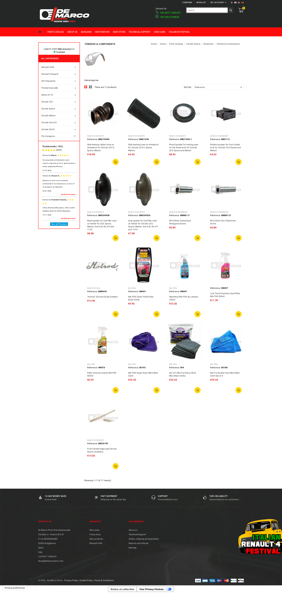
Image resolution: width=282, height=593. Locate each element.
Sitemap (133, 547)
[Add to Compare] (116, 105)
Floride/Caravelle (59, 88)
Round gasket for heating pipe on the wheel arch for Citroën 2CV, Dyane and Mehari (183, 147)
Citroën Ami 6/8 (59, 122)
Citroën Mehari (59, 115)
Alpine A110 (59, 95)
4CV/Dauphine (59, 81)
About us (72, 32)
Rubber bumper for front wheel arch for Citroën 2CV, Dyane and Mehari (225, 147)
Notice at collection (122, 589)
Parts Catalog (55, 32)
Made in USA (93, 288)
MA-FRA (132, 288)
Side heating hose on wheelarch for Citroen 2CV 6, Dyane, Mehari (143, 147)
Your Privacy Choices (151, 589)
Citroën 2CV (59, 102)
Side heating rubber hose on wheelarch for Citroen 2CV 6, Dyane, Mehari (101, 147)
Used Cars (159, 32)
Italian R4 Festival (179, 32)
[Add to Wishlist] (116, 112)
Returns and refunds (138, 543)
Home (42, 32)
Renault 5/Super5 (59, 74)
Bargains (86, 32)
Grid (85, 87)
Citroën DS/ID (59, 129)
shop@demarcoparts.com (50, 561)
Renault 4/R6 (59, 67)
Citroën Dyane (59, 108)
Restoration (102, 32)
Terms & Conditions (104, 580)
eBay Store (119, 32)
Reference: (92, 139)
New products (96, 539)
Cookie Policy (86, 580)
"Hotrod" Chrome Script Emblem (102, 297)
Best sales (94, 530)
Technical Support (139, 32)
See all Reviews (59, 224)
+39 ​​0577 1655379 (170, 12)
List (90, 87)
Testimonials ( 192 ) (52, 146)
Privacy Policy (71, 580)
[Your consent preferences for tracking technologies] (14, 588)
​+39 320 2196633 (169, 17)
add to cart (116, 162)
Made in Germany (219, 136)
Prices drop (95, 534)
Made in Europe (95, 136)
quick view (116, 98)
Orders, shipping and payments (144, 539)
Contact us (44, 521)
